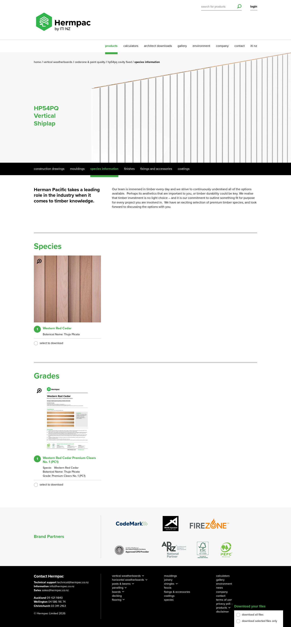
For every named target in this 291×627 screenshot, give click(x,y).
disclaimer (222, 611)
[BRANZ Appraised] (171, 523)
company (222, 46)
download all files (252, 614)
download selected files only (259, 621)
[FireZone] (209, 523)
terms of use (224, 599)
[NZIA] (132, 549)
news (219, 587)
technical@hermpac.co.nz (73, 582)
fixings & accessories (177, 592)
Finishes (129, 169)
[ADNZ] (174, 550)
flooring (116, 599)
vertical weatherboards (126, 576)
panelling (117, 587)
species (169, 599)
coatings (169, 596)
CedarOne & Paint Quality (90, 62)
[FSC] (203, 550)
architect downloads (158, 46)
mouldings (170, 576)
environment (201, 46)
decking (117, 596)
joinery (168, 579)
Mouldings (77, 169)
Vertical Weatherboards (58, 62)
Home (38, 62)
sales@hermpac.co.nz (55, 590)
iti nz (253, 46)
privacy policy (224, 603)
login (253, 7)
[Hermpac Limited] (63, 20)
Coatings (183, 169)
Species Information (104, 169)
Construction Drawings (49, 169)
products (111, 46)
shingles (169, 583)
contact (239, 46)
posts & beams (121, 583)
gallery (182, 46)
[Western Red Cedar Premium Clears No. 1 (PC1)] (37, 388)
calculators (130, 46)
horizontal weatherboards (128, 579)
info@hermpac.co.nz (61, 586)
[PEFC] (226, 550)
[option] (145, 107)
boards (116, 592)
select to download (51, 343)
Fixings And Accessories (156, 169)
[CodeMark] (132, 523)
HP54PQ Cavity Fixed (120, 62)
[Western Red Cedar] (37, 258)
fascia (167, 587)
